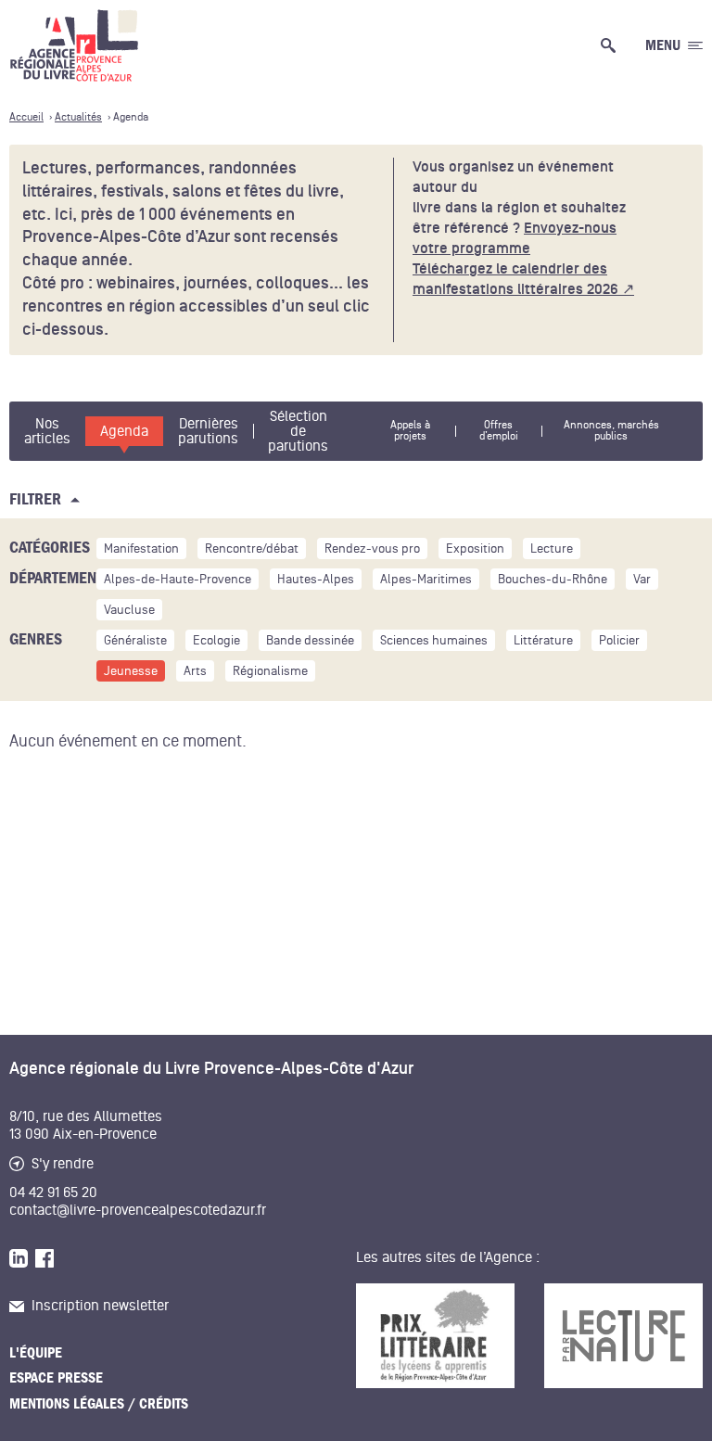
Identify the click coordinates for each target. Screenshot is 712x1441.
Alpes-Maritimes (426, 579)
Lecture (551, 548)
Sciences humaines (434, 640)
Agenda (124, 431)
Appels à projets (410, 430)
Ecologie (216, 640)
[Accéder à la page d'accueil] (74, 45)
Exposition (475, 548)
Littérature (543, 640)
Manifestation (141, 548)
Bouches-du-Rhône (552, 579)
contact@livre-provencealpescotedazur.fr (137, 1210)
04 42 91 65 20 (53, 1192)
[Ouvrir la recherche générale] (612, 45)
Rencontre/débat (252, 548)
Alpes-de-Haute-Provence (177, 579)
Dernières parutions (208, 431)
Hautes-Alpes (315, 579)
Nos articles (47, 431)
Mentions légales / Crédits (98, 1404)
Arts (195, 671)
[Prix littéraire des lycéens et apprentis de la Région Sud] (435, 1335)
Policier (619, 640)
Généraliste (135, 640)
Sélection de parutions (298, 431)
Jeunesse (131, 671)
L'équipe (35, 1353)
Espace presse (56, 1378)
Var (642, 579)
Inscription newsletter (100, 1305)
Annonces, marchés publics (611, 430)
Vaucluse (129, 610)
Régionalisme (270, 671)
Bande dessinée (310, 640)
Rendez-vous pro (372, 548)
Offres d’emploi (498, 430)
